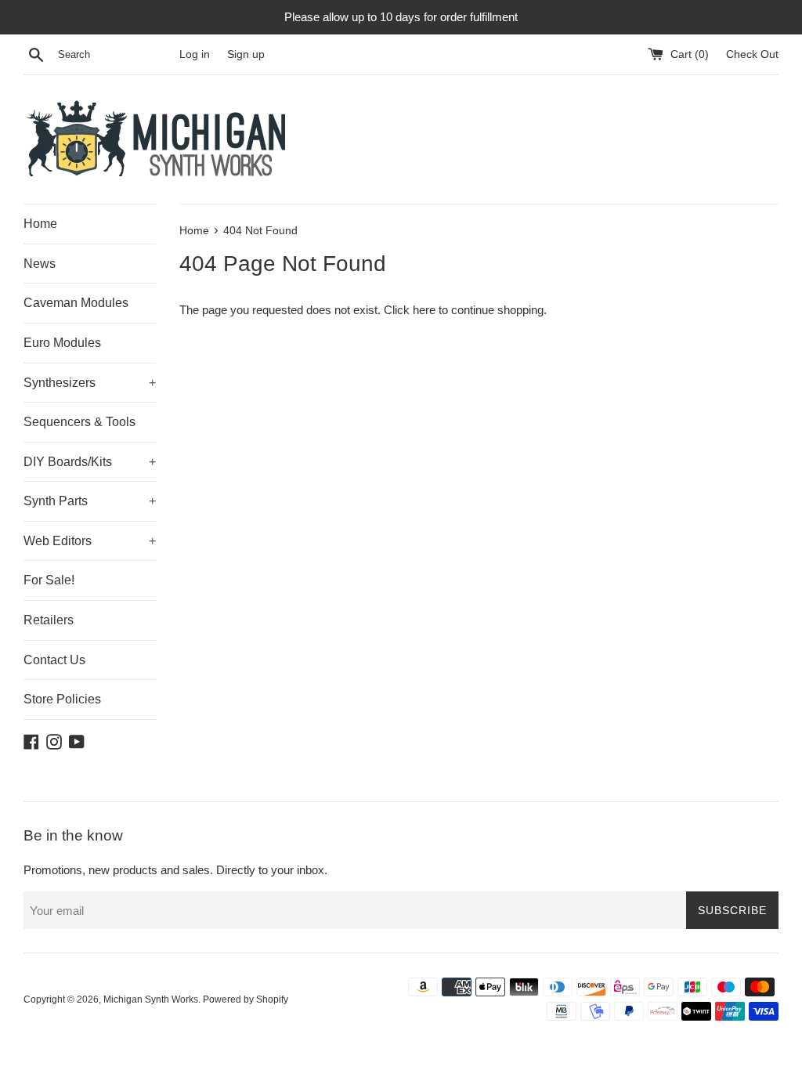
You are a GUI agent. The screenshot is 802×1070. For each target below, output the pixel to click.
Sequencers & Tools (79, 421)
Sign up (246, 54)
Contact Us (54, 660)
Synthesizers (89, 382)
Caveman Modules (75, 302)
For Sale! (48, 580)
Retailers (48, 620)
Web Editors (89, 541)
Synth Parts (89, 501)
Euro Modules (62, 342)
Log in (194, 54)
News (39, 263)
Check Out (752, 54)
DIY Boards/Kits (89, 461)
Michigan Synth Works (150, 999)
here (424, 309)
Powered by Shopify (245, 999)
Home (40, 223)
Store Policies (62, 699)
